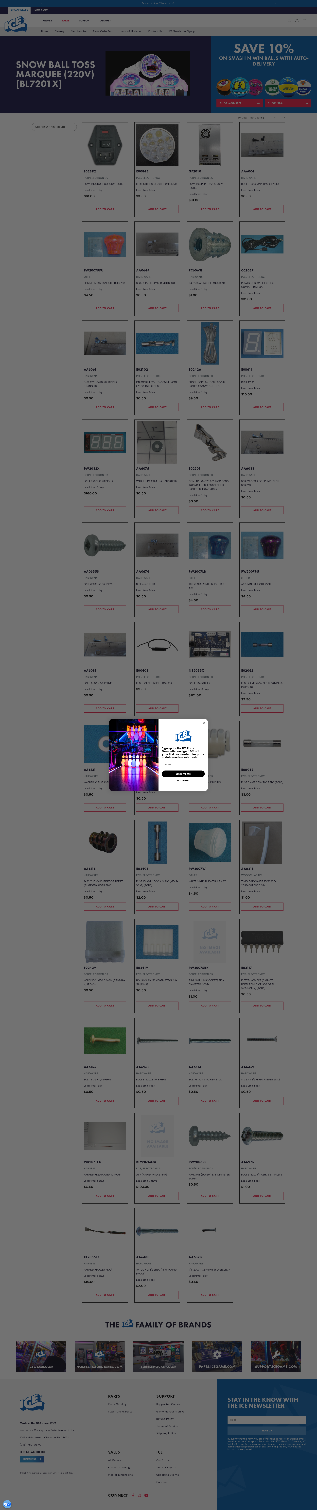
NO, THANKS (183, 780)
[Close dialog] (204, 722)
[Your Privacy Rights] (7, 1504)
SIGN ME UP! (183, 773)
